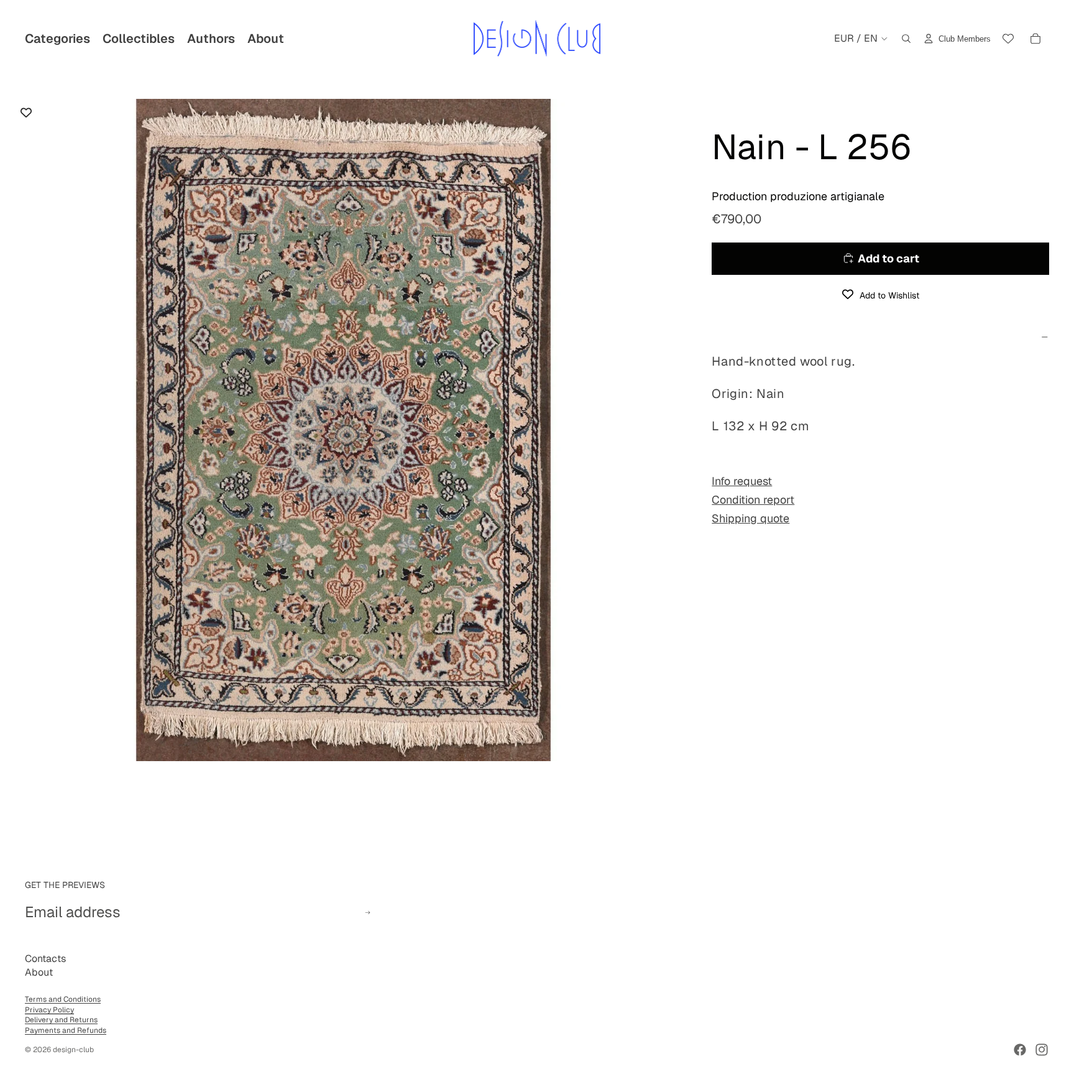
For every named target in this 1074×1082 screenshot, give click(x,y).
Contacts (45, 958)
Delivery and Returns (61, 1020)
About (39, 972)
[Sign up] (367, 912)
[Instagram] (1041, 1049)
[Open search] (906, 38)
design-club (73, 1050)
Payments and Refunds (65, 1030)
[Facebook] (1019, 1049)
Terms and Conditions (63, 999)
